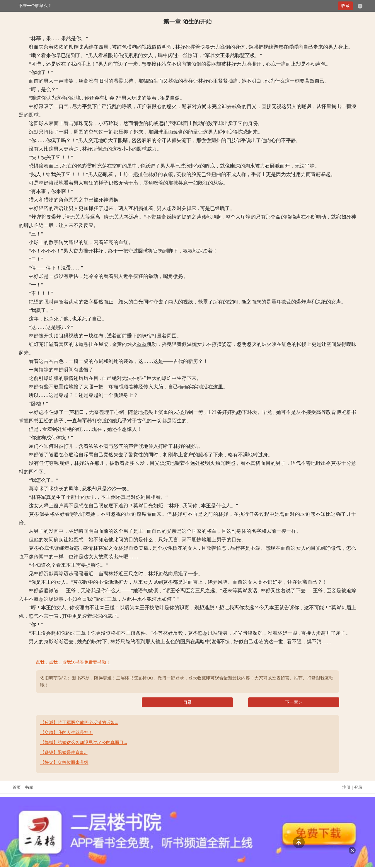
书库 (29, 787)
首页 (17, 787)
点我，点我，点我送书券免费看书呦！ (73, 662)
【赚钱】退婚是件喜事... (64, 752)
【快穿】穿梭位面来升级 (64, 762)
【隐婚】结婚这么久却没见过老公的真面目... (83, 742)
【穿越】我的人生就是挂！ (66, 732)
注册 (346, 787)
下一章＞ (294, 702)
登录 (358, 787)
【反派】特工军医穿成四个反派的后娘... (79, 722)
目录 (187, 702)
